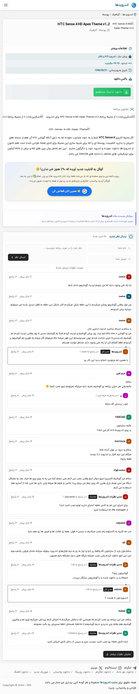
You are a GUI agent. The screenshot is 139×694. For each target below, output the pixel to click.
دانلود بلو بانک (125, 672)
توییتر (94, 668)
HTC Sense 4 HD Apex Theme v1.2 (84, 24)
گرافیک (116, 15)
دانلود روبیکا (82, 672)
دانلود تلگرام (103, 672)
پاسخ (11, 277)
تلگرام (128, 668)
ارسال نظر (20, 257)
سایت (114, 682)
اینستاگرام (111, 668)
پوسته (105, 15)
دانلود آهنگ (21, 672)
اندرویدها (121, 5)
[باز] (5, 5)
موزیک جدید (41, 672)
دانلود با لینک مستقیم (109, 92)
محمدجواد (69, 497)
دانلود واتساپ (61, 672)
